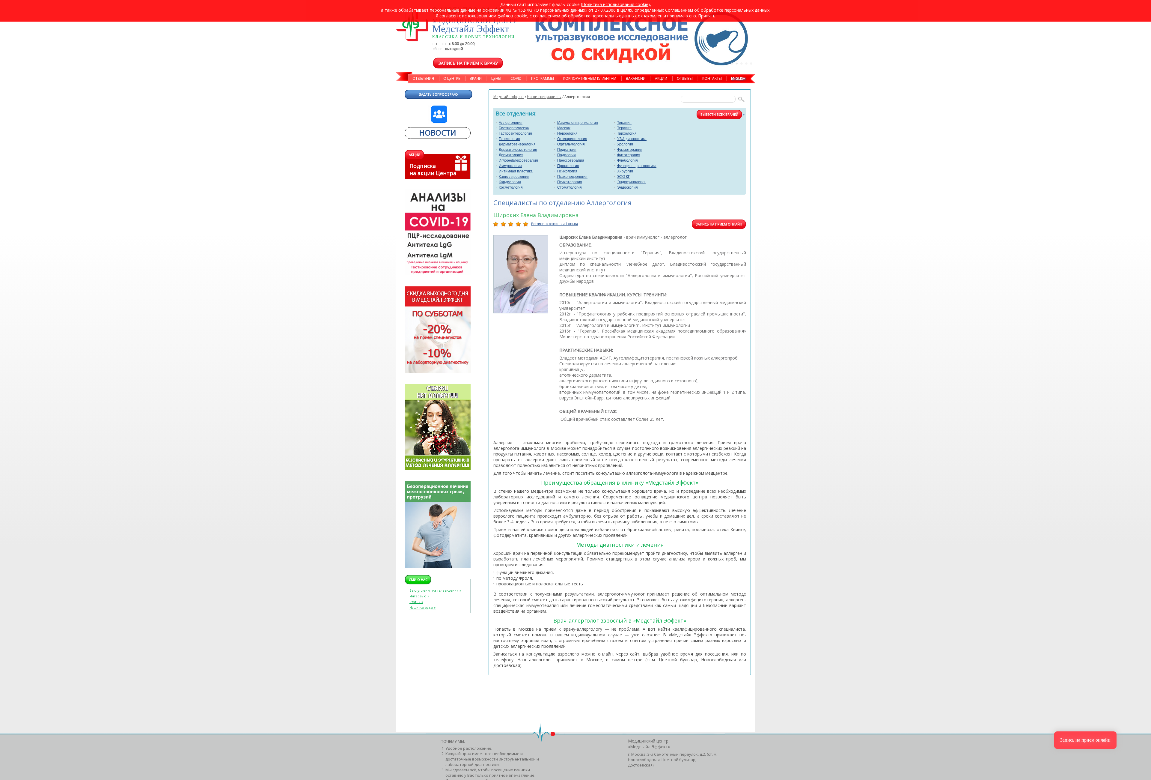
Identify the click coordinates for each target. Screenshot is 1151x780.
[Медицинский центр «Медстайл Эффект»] (412, 26)
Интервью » (419, 596)
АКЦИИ (661, 78)
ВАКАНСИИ (636, 78)
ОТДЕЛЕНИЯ (423, 78)
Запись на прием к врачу (468, 63)
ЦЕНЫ (496, 78)
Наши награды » (422, 607)
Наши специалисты (544, 96)
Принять (706, 16)
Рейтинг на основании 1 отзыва (554, 224)
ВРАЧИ (476, 78)
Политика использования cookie (615, 4)
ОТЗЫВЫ (685, 78)
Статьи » (416, 601)
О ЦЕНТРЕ (451, 78)
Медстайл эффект (508, 96)
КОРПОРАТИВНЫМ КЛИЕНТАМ (589, 78)
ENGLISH (738, 78)
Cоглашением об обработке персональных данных (717, 10)
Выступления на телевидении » (435, 590)
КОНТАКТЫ (712, 78)
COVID (516, 78)
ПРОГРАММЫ (542, 78)
